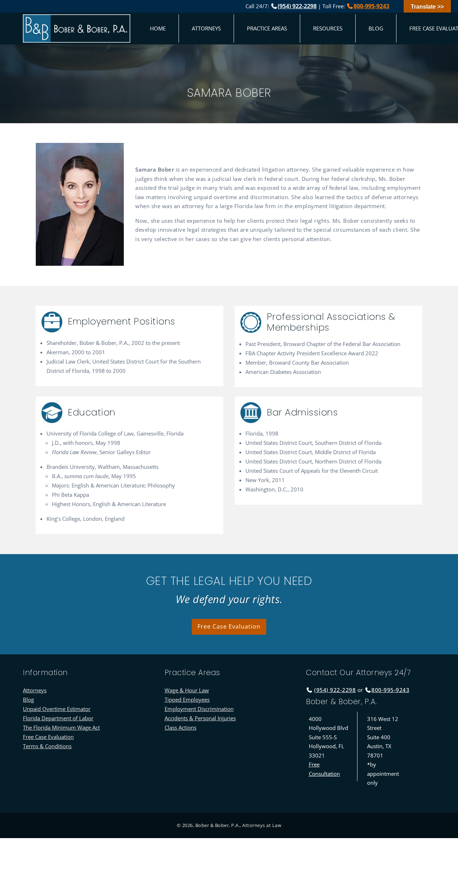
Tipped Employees (187, 699)
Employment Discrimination (199, 708)
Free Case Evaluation (229, 626)
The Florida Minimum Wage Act (61, 727)
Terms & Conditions (47, 746)
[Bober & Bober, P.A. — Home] (76, 28)
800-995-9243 (371, 6)
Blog (376, 28)
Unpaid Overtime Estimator (57, 708)
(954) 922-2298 (297, 6)
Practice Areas (267, 28)
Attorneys (206, 28)
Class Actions (180, 727)
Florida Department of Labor (58, 718)
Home (158, 28)
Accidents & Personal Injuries (200, 718)
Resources (327, 28)
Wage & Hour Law (187, 690)
